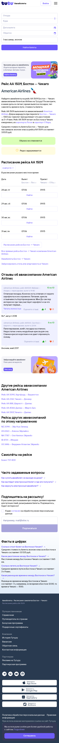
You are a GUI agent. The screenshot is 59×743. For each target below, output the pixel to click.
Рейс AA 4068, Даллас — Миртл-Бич (18, 408)
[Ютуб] (16, 673)
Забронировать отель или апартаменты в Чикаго (24, 263)
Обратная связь (9, 645)
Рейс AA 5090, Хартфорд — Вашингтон (20, 394)
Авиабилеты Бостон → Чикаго (15, 259)
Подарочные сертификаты (15, 627)
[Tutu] (7, 3)
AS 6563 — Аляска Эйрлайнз (15, 431)
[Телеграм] (4, 673)
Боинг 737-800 (8, 460)
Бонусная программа (12, 623)
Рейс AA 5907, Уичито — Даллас (16, 412)
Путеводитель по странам (14, 619)
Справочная (8, 615)
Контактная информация (14, 649)
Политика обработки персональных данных (23, 715)
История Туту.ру (10, 637)
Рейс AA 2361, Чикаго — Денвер (16, 399)
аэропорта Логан (24, 122)
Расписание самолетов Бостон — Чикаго (30, 600)
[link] (10, 74)
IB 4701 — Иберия (9, 440)
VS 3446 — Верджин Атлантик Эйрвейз (20, 444)
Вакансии (7, 641)
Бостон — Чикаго (48, 114)
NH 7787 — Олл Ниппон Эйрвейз (16, 435)
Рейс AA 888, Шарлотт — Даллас (16, 403)
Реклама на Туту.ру (11, 660)
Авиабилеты (7, 600)
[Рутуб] (22, 673)
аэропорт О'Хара (42, 122)
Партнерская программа (14, 664)
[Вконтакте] (10, 673)
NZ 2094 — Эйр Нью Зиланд (14, 426)
